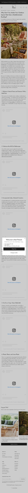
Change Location (14, 252)
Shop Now (14, 249)
